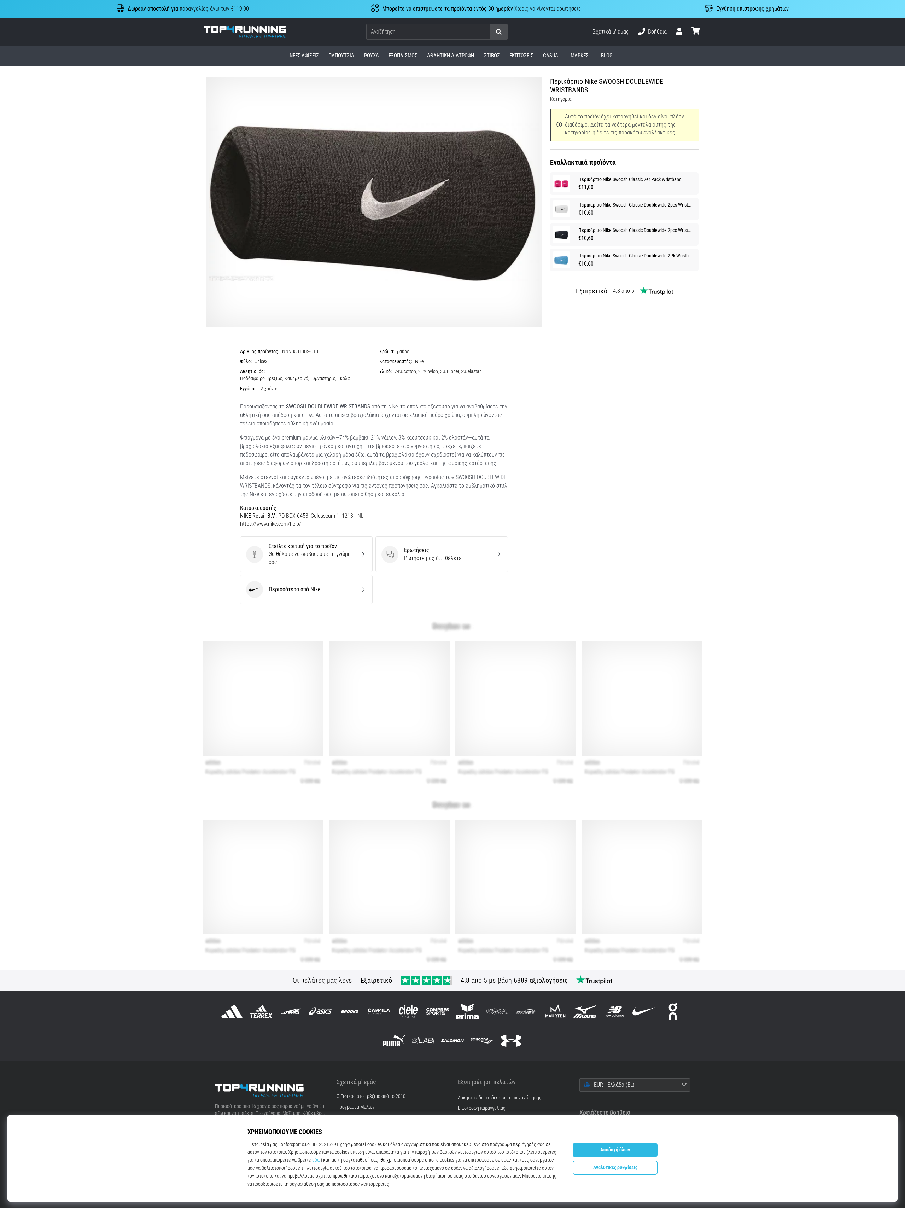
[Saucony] (482, 1041)
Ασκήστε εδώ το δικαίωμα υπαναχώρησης (500, 1098)
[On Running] (673, 1011)
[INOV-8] (526, 1011)
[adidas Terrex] (261, 1011)
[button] (484, 32)
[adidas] (232, 1011)
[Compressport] (437, 1011)
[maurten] (555, 1011)
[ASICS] (320, 1011)
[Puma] (393, 1041)
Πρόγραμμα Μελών (355, 1107)
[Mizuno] (585, 1011)
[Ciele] (408, 1011)
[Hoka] (496, 1011)
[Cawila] (378, 1011)
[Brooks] (349, 1011)
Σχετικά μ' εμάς (611, 31)
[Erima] (467, 1011)
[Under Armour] (511, 1041)
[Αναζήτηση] (498, 32)
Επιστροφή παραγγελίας (482, 1108)
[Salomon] (452, 1041)
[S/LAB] (423, 1041)
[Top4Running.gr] (270, 1090)
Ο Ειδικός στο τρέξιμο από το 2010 (371, 1096)
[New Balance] (614, 1011)
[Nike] (643, 1011)
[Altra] (290, 1011)
